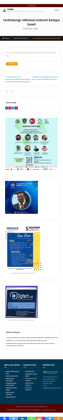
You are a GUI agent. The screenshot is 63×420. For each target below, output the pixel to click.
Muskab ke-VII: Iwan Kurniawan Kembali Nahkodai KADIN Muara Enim (27, 340)
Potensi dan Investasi (21, 38)
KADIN (10, 9)
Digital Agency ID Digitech (48, 410)
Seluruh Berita (10, 397)
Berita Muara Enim (12, 376)
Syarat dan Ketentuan (32, 407)
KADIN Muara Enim (22, 410)
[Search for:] (31, 91)
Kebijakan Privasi (20, 407)
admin (36, 29)
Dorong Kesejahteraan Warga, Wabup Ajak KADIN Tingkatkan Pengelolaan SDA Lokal (32, 337)
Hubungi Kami (43, 407)
